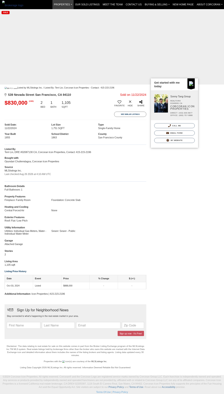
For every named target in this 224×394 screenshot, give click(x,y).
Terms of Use (136, 387)
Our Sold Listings (87, 4)
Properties (63, 6)
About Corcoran (210, 6)
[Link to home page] (14, 4)
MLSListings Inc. (99, 361)
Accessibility (168, 387)
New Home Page (183, 4)
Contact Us (134, 4)
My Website (176, 140)
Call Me (176, 126)
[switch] (119, 104)
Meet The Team (113, 4)
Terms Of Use (103, 392)
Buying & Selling (158, 6)
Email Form (176, 133)
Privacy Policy (116, 387)
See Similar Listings (130, 114)
